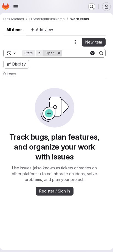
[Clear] (92, 53)
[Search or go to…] (91, 6)
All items (14, 29)
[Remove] (59, 53)
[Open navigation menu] (15, 6)
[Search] (101, 53)
